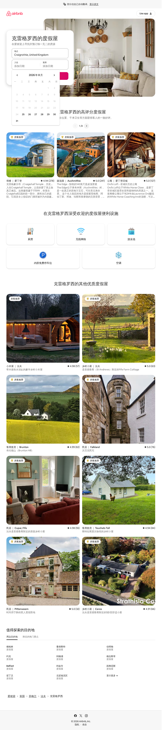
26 (29, 114)
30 (54, 114)
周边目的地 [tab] (12, 636)
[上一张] (75, 125)
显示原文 (94, 4)
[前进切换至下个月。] (54, 75)
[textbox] (25, 66)
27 (35, 114)
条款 (84, 724)
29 (48, 114)
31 (17, 120)
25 (23, 114)
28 (42, 114)
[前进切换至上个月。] (17, 75)
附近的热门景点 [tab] (30, 636)
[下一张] (86, 125)
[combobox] (40, 55)
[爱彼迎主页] (14, 13)
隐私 (77, 724)
